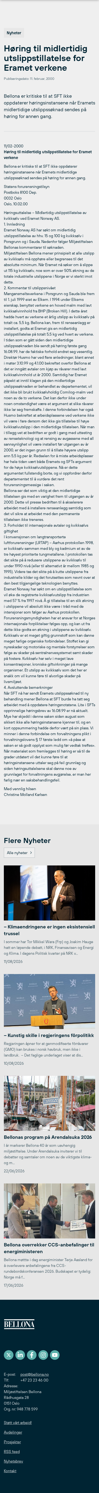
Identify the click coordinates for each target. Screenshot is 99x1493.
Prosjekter (12, 1442)
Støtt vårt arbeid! (18, 1422)
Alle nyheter (17, 852)
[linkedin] (20, 1355)
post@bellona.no (34, 1374)
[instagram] (43, 1355)
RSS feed (12, 1451)
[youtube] (55, 1355)
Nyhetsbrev (13, 1461)
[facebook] (32, 1355)
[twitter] (8, 1355)
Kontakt (10, 1471)
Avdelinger (13, 1432)
